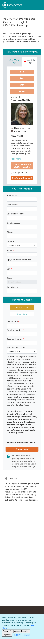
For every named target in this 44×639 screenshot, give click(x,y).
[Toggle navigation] (38, 5)
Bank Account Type (16, 347)
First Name (12, 195)
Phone (10, 232)
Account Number (15, 339)
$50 (22, 72)
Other (22, 91)
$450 (22, 85)
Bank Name (13, 322)
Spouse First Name (15, 214)
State (9, 278)
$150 (22, 78)
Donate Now (22, 449)
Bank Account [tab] (21, 307)
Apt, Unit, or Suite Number (19, 260)
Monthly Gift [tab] (30, 61)
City (9, 269)
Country (11, 241)
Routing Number (15, 330)
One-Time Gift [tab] (14, 61)
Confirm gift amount (22, 178)
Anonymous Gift (20, 172)
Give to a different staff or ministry (22, 165)
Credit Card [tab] (22, 314)
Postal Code (13, 287)
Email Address (14, 223)
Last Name (12, 205)
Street (10, 250)
